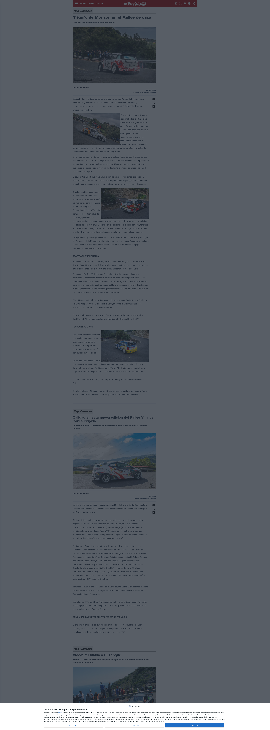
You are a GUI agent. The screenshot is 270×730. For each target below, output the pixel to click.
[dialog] (135, 716)
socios (60, 712)
